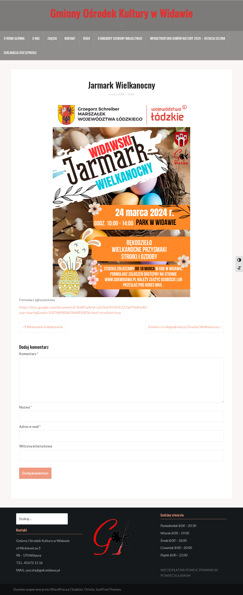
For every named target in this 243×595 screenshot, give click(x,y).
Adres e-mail (30, 426)
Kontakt (70, 38)
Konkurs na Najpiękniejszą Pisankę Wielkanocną (183, 327)
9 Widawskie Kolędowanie (43, 327)
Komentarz (28, 354)
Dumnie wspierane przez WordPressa (41, 589)
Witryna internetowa (35, 446)
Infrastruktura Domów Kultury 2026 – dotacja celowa (187, 38)
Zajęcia (52, 38)
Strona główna (14, 38)
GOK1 (131, 94)
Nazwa (25, 407)
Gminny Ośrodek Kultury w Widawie (121, 13)
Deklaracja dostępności (20, 52)
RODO (86, 38)
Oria (87, 589)
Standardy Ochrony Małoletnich (120, 38)
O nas (36, 38)
